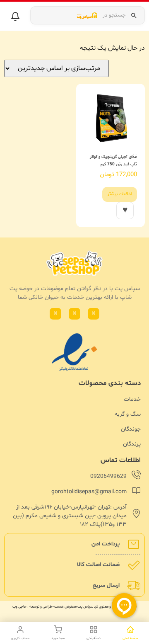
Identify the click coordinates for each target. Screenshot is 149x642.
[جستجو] (133, 15)
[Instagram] (74, 314)
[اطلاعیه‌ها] (15, 16)
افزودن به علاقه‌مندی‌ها (125, 210)
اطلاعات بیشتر (120, 194)
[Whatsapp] (93, 314)
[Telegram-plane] (55, 314)
